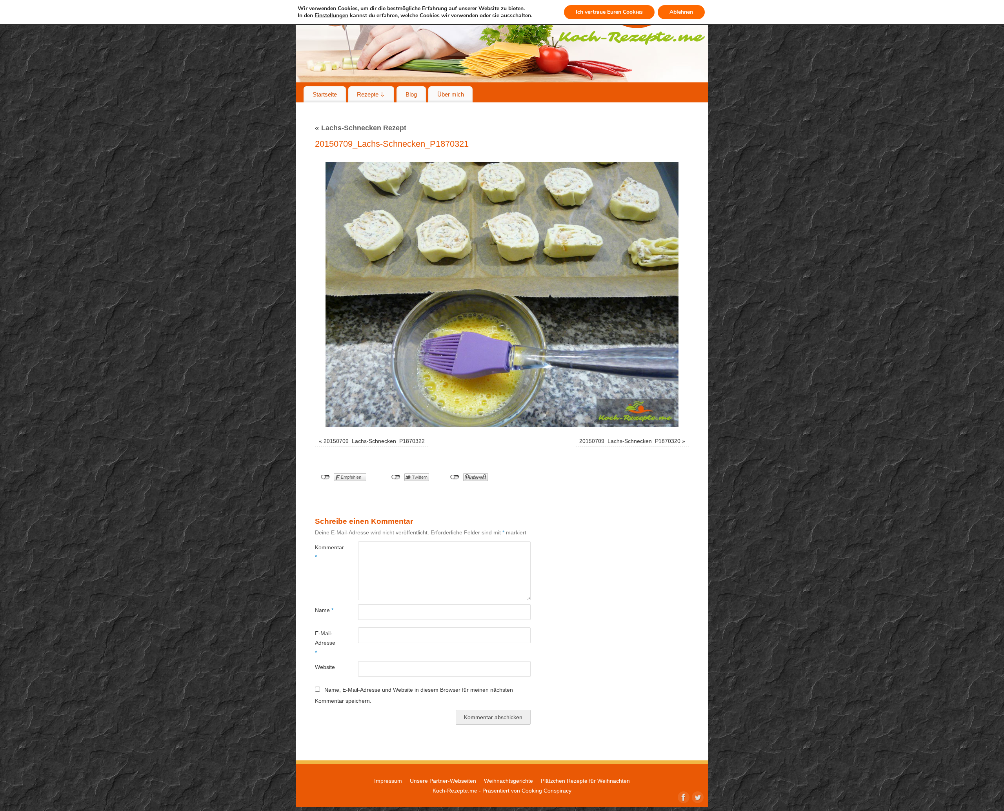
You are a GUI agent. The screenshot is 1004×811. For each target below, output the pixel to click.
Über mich (450, 94)
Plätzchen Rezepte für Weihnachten (585, 781)
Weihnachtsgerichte (508, 781)
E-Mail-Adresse (325, 643)
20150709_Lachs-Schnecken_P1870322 (374, 441)
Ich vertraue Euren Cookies (609, 12)
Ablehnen (681, 12)
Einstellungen (331, 15)
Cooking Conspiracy (546, 790)
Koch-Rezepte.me (455, 790)
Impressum (388, 781)
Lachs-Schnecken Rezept (360, 128)
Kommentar (325, 552)
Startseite (325, 94)
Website (325, 667)
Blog (411, 94)
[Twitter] (697, 796)
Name (324, 610)
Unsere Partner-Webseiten (443, 781)
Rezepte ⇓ (371, 94)
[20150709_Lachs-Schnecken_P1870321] (502, 294)
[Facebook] (683, 796)
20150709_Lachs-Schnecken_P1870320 (629, 441)
